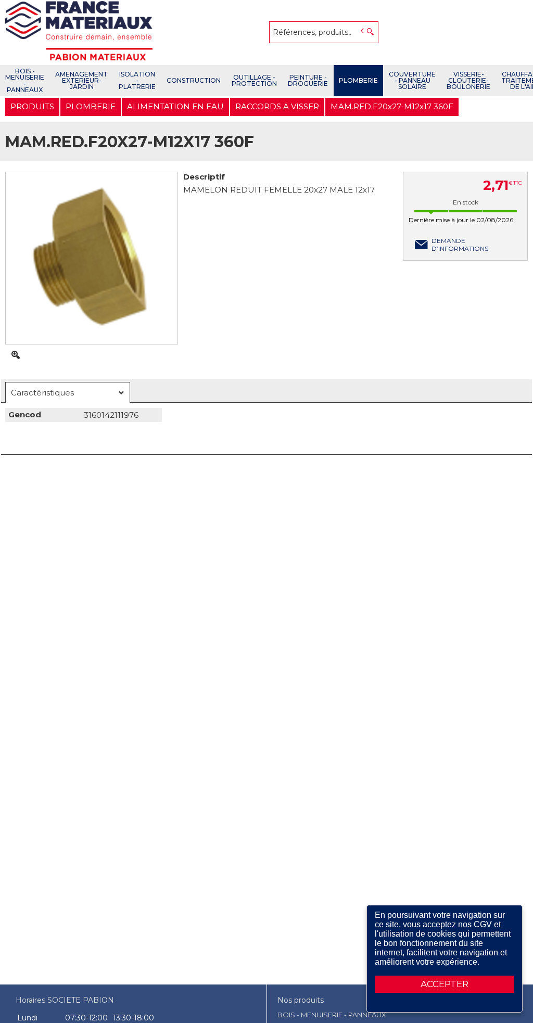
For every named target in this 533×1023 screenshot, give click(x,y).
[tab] (67, 392)
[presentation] (68, 392)
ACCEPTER (444, 984)
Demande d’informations (460, 245)
